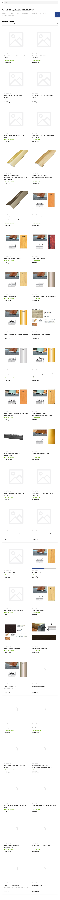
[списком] (55, 23)
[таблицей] (57, 23)
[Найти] (56, 2)
